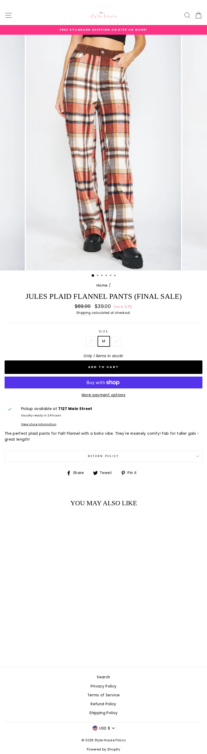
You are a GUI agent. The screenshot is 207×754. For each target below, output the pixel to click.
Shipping (83, 313)
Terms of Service (103, 695)
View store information (38, 424)
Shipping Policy (103, 713)
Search (103, 677)
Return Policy (103, 456)
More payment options (103, 395)
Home (102, 285)
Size (103, 331)
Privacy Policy (104, 686)
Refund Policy (103, 704)
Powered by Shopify (103, 749)
